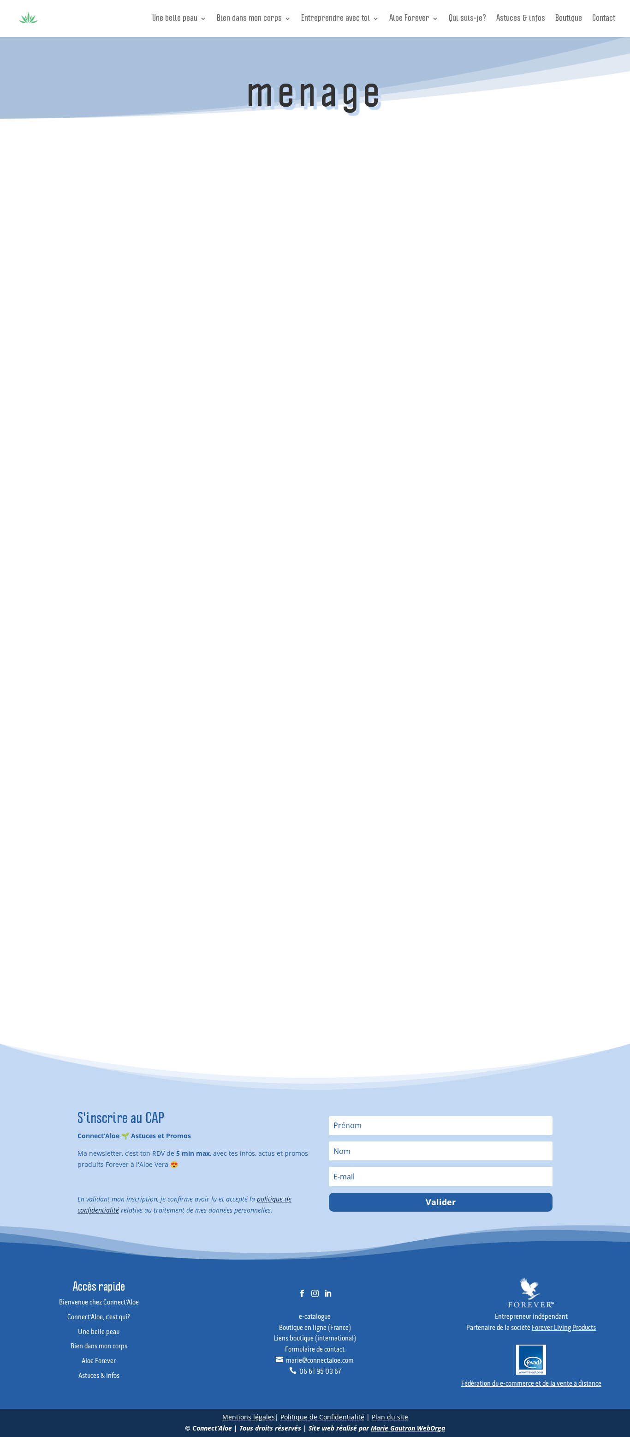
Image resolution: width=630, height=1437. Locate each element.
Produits (309, 184)
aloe (519, 592)
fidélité (530, 694)
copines (483, 665)
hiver (479, 753)
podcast (521, 812)
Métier (479, 488)
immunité (507, 753)
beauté (514, 606)
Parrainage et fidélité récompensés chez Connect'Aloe (502, 356)
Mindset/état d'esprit (502, 502)
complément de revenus (504, 636)
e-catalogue (315, 1317)
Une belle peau (174, 18)
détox (509, 665)
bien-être (484, 621)
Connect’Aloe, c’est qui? (98, 1317)
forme (480, 709)
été (526, 885)
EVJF (506, 694)
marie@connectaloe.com (315, 1361)
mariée (512, 768)
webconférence (492, 885)
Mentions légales (248, 1417)
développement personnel (506, 679)
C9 (508, 621)
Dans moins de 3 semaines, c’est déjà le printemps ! (251, 170)
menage (483, 782)
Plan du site (390, 1417)
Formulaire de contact (315, 1349)
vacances (485, 871)
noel (478, 797)
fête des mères (517, 709)
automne (484, 606)
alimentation (489, 592)
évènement (487, 900)
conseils (524, 650)
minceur (513, 782)
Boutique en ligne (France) (315, 1328)
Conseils (237, 184)
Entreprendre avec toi (335, 18)
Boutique (568, 18)
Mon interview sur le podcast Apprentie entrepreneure (502, 389)
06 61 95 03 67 (315, 1372)
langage (483, 768)
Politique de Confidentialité (322, 1417)
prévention (522, 826)
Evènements (273, 184)
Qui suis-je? (467, 18)
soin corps (529, 841)
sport (517, 856)
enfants (482, 694)
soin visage (487, 856)
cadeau (531, 621)
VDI (510, 871)
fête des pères (491, 724)
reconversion (489, 841)
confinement (489, 650)
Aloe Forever (409, 18)
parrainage (487, 812)
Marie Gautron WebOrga (408, 1428)
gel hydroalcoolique (498, 739)
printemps (486, 826)
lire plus (251, 231)
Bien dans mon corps (249, 18)
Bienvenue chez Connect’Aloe (99, 1302)
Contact (603, 18)
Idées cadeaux (491, 473)
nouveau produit (514, 797)
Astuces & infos (520, 18)
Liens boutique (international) (314, 1338)
